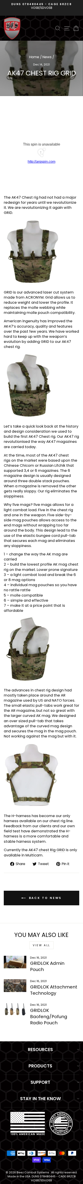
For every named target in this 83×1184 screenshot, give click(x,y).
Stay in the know (40, 1099)
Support (40, 1082)
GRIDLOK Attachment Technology (53, 990)
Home (34, 57)
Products (40, 1066)
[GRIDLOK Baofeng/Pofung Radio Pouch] (15, 1009)
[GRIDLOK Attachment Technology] (15, 985)
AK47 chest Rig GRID (47, 849)
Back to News (44, 898)
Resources (40, 1049)
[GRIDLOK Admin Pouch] (15, 962)
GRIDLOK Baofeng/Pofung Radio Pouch (48, 1016)
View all (41, 945)
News (47, 57)
